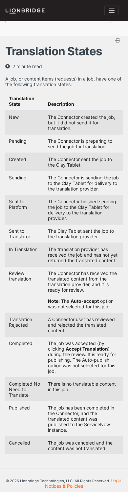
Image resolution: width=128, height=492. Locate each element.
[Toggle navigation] (111, 10)
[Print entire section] (65, 40)
